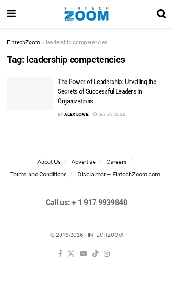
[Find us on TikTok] (95, 254)
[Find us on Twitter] (71, 254)
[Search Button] (161, 14)
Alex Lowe (76, 114)
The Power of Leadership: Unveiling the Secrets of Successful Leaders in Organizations (107, 91)
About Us (49, 161)
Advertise (84, 161)
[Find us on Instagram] (107, 254)
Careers (117, 161)
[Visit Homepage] (86, 14)
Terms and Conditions (38, 174)
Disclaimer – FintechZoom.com (119, 174)
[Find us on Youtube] (83, 254)
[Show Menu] (11, 14)
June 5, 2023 (111, 114)
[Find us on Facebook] (60, 254)
